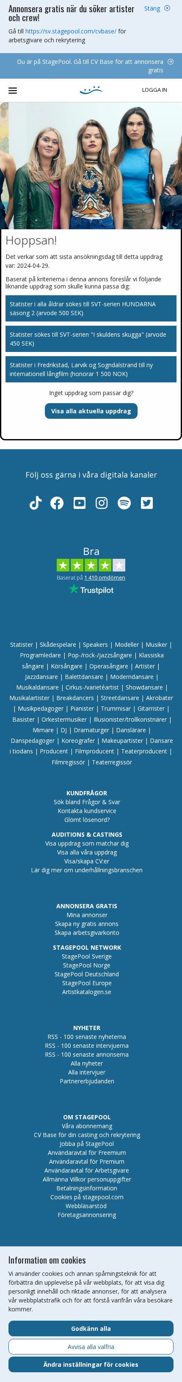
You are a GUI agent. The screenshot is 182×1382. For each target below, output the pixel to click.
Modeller (127, 644)
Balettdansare (84, 677)
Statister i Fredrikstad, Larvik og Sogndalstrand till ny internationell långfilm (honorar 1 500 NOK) (81, 369)
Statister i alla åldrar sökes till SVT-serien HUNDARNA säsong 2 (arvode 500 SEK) (83, 308)
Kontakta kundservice (87, 811)
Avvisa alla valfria (91, 1347)
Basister (23, 719)
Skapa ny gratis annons (87, 924)
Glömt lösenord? (87, 820)
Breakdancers (75, 698)
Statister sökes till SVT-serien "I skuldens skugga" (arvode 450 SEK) (88, 338)
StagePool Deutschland (87, 974)
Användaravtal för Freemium (87, 1152)
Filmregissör (68, 762)
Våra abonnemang (87, 1126)
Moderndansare (132, 677)
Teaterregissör (112, 762)
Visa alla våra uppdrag (87, 852)
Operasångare (108, 666)
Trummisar (116, 708)
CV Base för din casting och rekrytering (87, 1135)
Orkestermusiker (64, 719)
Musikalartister (29, 698)
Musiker (156, 644)
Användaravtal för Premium (86, 1161)
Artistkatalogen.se (86, 992)
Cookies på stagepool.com (87, 1197)
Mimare (43, 730)
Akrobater (159, 698)
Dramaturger (91, 730)
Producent (54, 751)
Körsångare (67, 666)
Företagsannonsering (87, 1215)
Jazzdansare (41, 677)
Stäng (152, 8)
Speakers (95, 644)
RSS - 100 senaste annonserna (87, 1054)
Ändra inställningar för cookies (91, 1364)
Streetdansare (120, 698)
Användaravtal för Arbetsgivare (86, 1170)
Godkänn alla (91, 1328)
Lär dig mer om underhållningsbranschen (87, 870)
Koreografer (78, 740)
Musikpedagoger (40, 708)
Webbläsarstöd (86, 1206)
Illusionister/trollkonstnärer (130, 719)
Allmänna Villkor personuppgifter (87, 1179)
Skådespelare (58, 644)
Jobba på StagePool (87, 1144)
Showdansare (144, 687)
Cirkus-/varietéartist (92, 687)
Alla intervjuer (86, 1072)
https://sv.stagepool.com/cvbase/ (70, 31)
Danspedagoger (33, 740)
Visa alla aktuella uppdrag (91, 411)
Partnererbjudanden (87, 1081)
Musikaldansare (37, 687)
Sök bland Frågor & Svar (87, 802)
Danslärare (131, 730)
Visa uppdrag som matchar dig (87, 843)
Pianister (82, 708)
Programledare (40, 655)
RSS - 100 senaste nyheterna (86, 1037)
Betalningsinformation (86, 1188)
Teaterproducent (144, 751)
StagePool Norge (86, 965)
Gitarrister (151, 708)
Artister (145, 666)
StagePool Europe (87, 983)
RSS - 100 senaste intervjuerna (87, 1045)
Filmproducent (94, 751)
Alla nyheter (87, 1063)
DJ (64, 730)
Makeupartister (122, 740)
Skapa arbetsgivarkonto (87, 933)
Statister (21, 644)
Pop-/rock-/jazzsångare (100, 655)
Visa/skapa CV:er (86, 861)
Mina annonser (87, 915)
